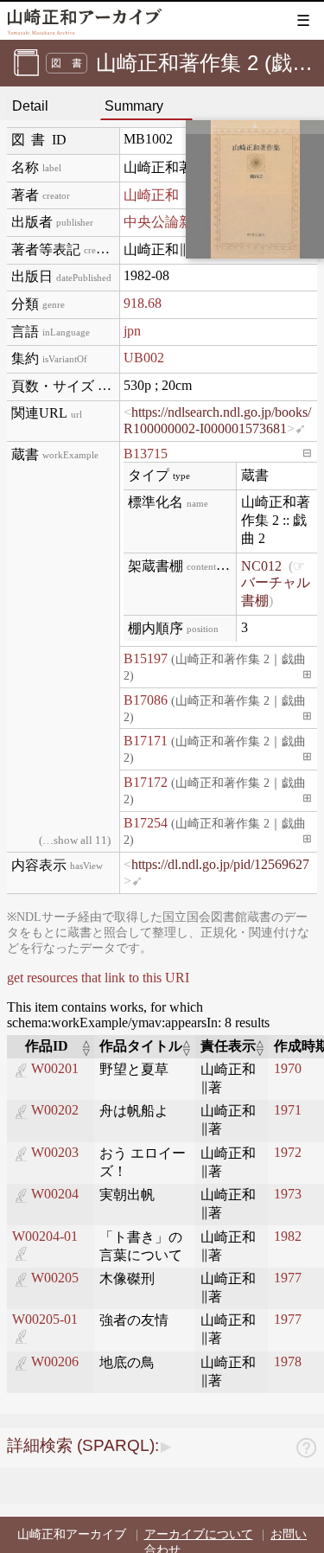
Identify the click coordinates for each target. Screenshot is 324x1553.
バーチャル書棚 (275, 591)
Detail (30, 106)
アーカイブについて (198, 1534)
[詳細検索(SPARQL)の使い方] (306, 1451)
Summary (134, 106)
